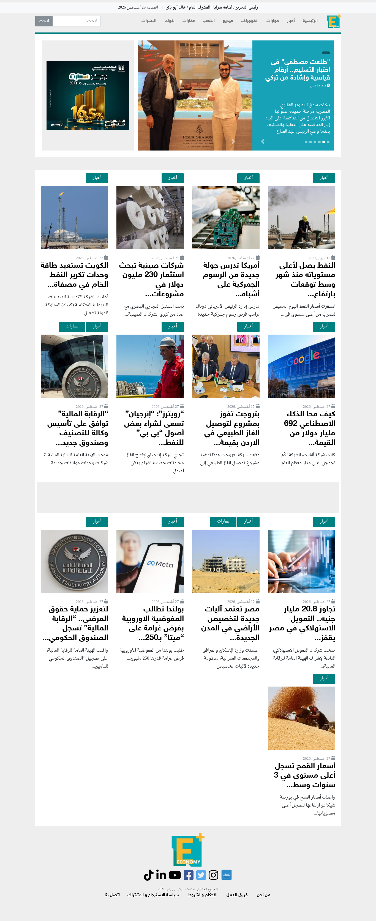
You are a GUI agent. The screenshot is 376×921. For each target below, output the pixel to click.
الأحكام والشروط (202, 895)
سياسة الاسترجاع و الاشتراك (153, 895)
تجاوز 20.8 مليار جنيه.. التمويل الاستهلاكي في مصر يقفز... (302, 624)
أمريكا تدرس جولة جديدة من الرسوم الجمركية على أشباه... (231, 280)
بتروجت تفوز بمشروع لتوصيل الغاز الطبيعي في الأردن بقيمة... (232, 429)
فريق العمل (237, 895)
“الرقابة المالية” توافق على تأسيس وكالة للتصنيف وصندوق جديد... (77, 429)
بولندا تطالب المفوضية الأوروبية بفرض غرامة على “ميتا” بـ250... (153, 624)
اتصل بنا (112, 895)
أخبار (291, 21)
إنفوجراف (249, 21)
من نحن (263, 895)
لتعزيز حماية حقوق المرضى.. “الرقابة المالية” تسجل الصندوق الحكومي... (75, 624)
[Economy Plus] (334, 21)
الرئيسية (310, 21)
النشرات (148, 21)
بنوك (170, 21)
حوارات (272, 21)
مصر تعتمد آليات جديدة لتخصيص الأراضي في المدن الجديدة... (230, 624)
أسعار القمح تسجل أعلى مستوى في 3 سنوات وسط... (304, 776)
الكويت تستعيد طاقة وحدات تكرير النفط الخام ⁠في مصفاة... (74, 275)
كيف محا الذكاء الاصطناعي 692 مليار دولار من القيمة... (309, 429)
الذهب (209, 21)
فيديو (228, 21)
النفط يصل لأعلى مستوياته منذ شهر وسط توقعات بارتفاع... (305, 280)
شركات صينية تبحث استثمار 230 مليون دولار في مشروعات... (151, 280)
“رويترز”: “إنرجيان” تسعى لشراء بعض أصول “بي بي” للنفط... (154, 429)
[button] (233, 142)
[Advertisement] (188, 497)
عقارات (188, 21)
